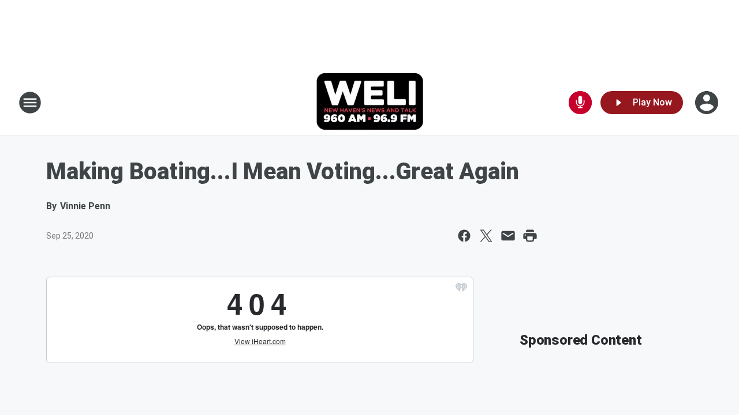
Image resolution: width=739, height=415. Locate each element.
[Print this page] (530, 236)
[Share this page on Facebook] (464, 236)
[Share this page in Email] (508, 236)
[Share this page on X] (486, 236)
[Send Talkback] (580, 102)
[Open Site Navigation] (30, 102)
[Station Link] (370, 103)
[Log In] (708, 102)
